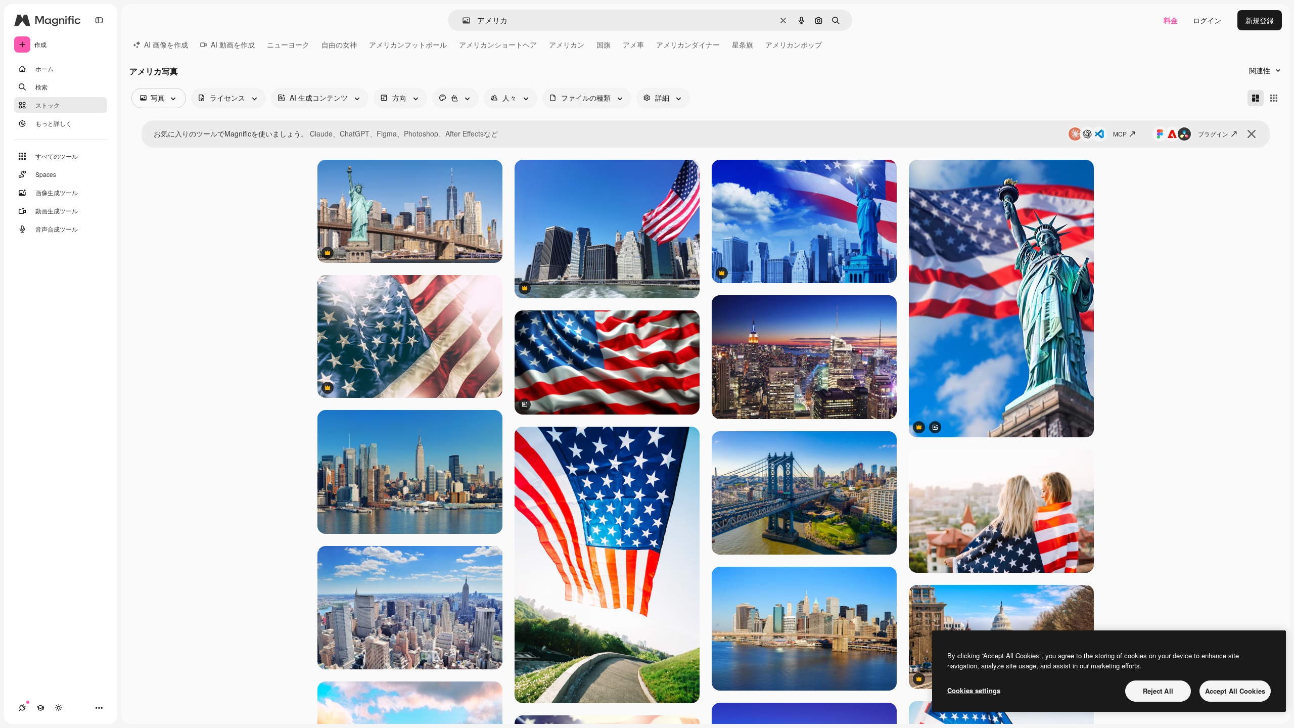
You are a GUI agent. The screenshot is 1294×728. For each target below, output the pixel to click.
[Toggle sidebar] (99, 20)
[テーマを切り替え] (59, 708)
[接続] (22, 708)
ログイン (1207, 20)
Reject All (1158, 691)
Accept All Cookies (1235, 691)
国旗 (603, 44)
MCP (1120, 133)
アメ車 (633, 44)
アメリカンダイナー (688, 44)
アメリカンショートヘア (498, 44)
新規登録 (1259, 20)
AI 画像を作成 (166, 44)
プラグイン (1213, 133)
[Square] (1274, 98)
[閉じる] (1251, 134)
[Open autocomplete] (462, 20)
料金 (1171, 20)
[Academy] (40, 708)
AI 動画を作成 (233, 44)
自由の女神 (339, 44)
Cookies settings (973, 690)
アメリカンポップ (793, 44)
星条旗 (742, 44)
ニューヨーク (288, 44)
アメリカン (566, 44)
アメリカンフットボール (408, 44)
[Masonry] (1255, 98)
